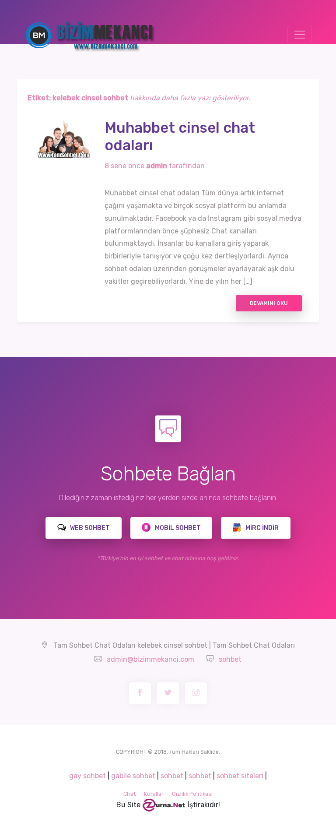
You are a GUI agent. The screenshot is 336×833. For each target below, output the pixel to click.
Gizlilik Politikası (192, 794)
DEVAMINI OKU (269, 303)
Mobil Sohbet (177, 528)
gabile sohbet (133, 776)
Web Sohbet (89, 528)
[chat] (164, 805)
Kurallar (154, 794)
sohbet (230, 659)
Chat (129, 794)
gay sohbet (87, 776)
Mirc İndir (261, 528)
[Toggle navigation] (299, 34)
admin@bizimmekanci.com (150, 659)
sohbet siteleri (240, 776)
